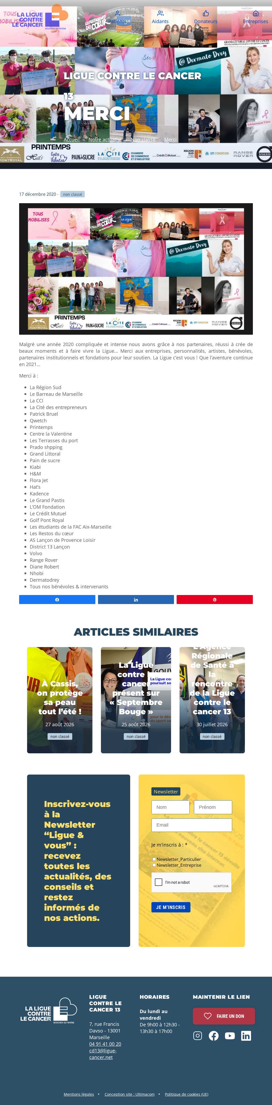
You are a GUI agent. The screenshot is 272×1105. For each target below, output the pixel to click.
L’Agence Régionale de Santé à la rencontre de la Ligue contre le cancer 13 (212, 679)
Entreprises (255, 21)
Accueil (72, 139)
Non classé (143, 139)
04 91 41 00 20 (105, 1043)
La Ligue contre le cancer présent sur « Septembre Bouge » (136, 688)
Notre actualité (105, 139)
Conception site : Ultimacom (130, 1094)
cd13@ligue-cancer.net (103, 1053)
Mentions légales (79, 1094)
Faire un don (230, 1016)
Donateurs (206, 21)
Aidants (160, 21)
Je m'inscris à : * (169, 844)
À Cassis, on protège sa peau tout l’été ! (60, 697)
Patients (117, 21)
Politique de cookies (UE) (186, 1094)
